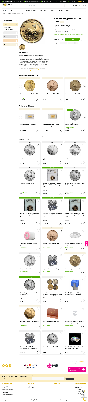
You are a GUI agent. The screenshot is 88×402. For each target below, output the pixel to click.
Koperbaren (19, 10)
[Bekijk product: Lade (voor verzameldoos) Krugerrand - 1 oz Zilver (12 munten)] (75, 313)
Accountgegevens (6, 386)
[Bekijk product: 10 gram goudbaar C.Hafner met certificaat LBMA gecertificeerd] (29, 116)
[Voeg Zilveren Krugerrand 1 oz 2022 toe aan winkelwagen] (60, 352)
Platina (6, 37)
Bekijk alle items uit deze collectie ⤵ (61, 31)
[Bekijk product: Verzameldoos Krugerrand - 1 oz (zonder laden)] (52, 313)
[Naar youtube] (3, 365)
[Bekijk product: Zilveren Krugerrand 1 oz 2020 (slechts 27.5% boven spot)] (75, 175)
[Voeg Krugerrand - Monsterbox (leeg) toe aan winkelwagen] (60, 272)
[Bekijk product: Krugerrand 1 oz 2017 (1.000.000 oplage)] (52, 150)
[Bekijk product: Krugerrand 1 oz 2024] (29, 150)
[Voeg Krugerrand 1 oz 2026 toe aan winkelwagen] (37, 272)
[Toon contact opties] (84, 399)
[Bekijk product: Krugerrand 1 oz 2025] (75, 150)
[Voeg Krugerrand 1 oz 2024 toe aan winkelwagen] (37, 163)
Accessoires (7, 45)
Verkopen (53, 10)
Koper (5, 41)
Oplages (61, 10)
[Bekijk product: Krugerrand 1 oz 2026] (29, 261)
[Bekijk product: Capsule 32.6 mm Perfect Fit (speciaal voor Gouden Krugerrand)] (75, 339)
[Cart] (84, 10)
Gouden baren (7, 27)
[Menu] (86, 389)
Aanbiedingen (42, 10)
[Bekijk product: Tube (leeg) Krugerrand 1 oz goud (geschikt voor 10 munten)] (29, 235)
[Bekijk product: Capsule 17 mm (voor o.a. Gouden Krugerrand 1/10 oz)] (75, 235)
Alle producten (8, 20)
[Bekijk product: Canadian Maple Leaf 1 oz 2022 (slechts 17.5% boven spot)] (75, 115)
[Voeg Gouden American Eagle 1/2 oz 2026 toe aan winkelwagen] (37, 99)
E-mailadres (35, 375)
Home (3, 13)
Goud (3, 10)
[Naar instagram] (10, 365)
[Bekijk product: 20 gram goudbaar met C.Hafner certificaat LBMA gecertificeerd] (52, 116)
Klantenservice (76, 5)
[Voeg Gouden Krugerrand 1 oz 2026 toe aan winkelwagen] (83, 99)
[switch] (83, 396)
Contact (84, 5)
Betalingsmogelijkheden (8, 394)
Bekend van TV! (72, 1)
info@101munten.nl (80, 393)
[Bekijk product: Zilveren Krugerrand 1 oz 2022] (52, 338)
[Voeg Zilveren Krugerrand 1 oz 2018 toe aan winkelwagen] (37, 193)
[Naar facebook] (6, 365)
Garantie (4, 391)
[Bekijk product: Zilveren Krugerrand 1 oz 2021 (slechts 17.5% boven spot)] (29, 285)
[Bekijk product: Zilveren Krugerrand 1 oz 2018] (29, 175)
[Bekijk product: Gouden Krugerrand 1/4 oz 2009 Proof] (29, 313)
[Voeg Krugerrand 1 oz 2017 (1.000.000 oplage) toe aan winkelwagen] (60, 163)
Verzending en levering (7, 389)
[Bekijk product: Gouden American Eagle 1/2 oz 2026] (29, 85)
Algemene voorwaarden (34, 386)
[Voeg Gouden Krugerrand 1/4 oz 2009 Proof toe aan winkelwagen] (37, 326)
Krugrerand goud (64, 43)
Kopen (73, 39)
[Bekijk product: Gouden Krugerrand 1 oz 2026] (75, 85)
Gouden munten (71, 43)
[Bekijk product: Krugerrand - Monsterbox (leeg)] (52, 261)
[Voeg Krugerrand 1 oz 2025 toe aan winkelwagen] (83, 163)
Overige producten (30, 10)
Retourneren (5, 392)
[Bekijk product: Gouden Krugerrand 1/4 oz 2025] (52, 85)
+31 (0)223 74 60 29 (80, 391)
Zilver (10, 10)
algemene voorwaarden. (71, 400)
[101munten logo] (9, 5)
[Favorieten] (81, 10)
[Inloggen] (78, 10)
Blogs (67, 10)
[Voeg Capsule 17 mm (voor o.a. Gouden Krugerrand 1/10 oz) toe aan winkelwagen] (83, 248)
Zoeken (63, 5)
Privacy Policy (31, 387)
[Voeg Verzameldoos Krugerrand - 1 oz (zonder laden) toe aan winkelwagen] (60, 326)
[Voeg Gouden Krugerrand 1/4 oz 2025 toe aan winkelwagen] (60, 99)
